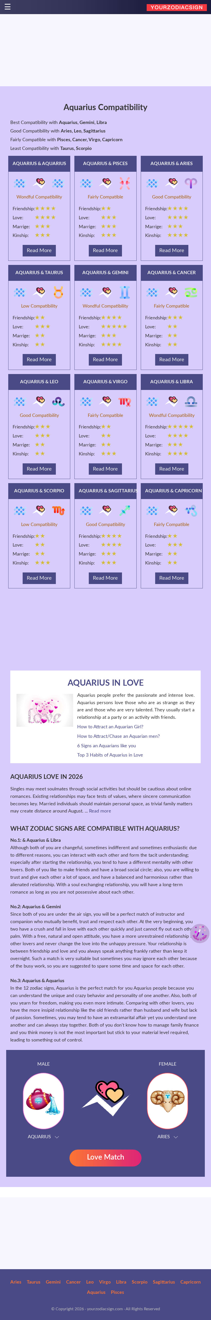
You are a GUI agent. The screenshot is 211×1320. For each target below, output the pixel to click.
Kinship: (21, 235)
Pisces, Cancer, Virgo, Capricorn (89, 140)
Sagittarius (164, 1282)
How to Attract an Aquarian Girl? (110, 727)
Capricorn (190, 1282)
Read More (39, 250)
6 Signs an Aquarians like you (106, 746)
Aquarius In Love (106, 683)
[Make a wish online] (199, 933)
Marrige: (21, 227)
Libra (121, 1282)
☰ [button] (7, 7)
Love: (18, 218)
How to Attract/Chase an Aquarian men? (118, 736)
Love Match (105, 1157)
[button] (43, 1097)
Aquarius (96, 1292)
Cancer (73, 1282)
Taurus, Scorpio (76, 148)
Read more (100, 811)
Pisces (117, 1292)
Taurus (33, 1282)
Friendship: (23, 209)
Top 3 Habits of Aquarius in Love (110, 755)
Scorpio (139, 1282)
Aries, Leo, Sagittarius (83, 131)
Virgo (105, 1282)
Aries (15, 1282)
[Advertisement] (105, 50)
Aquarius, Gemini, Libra (83, 122)
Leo (90, 1282)
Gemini (53, 1282)
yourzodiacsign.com (105, 1309)
